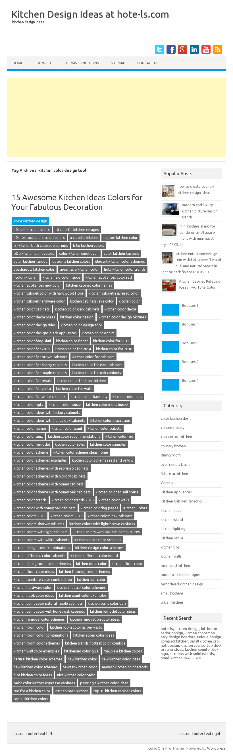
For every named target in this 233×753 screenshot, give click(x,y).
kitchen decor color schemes (97, 540)
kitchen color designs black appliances (45, 333)
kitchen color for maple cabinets (40, 373)
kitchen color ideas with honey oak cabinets (49, 420)
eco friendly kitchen (177, 464)
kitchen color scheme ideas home (80, 452)
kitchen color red (119, 436)
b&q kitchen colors (88, 245)
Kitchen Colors (135, 508)
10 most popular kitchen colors (39, 237)
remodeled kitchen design (182, 584)
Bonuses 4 (190, 324)
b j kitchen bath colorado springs (41, 245)
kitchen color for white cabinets (40, 397)
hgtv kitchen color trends (124, 269)
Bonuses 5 (190, 305)
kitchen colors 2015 (29, 516)
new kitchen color (82, 659)
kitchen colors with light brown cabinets (102, 524)
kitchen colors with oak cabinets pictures (106, 532)
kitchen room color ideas (93, 635)
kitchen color (129, 301)
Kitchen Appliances (176, 492)
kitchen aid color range (61, 277)
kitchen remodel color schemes (39, 619)
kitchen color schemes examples (40, 460)
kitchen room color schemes (37, 643)
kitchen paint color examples (83, 595)
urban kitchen (172, 602)
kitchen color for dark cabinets (97, 365)
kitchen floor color (127, 564)
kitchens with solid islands (192, 653)
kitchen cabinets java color (92, 301)
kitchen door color (91, 564)
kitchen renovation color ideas (95, 619)
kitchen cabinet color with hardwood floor (49, 293)
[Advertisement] (116, 117)
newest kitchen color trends (125, 667)
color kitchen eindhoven (79, 253)
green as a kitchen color (79, 269)
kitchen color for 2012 (111, 341)
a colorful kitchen (84, 237)
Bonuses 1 (190, 380)
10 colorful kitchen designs (77, 229)
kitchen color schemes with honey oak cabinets (52, 492)
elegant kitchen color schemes (120, 261)
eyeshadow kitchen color (34, 269)
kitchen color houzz (65, 404)
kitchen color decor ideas (34, 317)
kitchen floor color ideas (34, 571)
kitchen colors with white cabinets (41, 540)
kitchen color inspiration (110, 420)
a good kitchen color (120, 237)
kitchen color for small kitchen (81, 381)
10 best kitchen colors (32, 229)
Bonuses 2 (190, 362)
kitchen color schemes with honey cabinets (49, 484)
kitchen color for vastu (32, 389)
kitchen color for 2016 (114, 349)
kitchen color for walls (74, 389)
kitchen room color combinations (41, 635)
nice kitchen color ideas (33, 675)
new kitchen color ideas (121, 659)
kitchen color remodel (32, 444)
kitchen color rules (70, 444)
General (167, 483)
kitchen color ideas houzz (107, 404)
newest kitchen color (80, 667)
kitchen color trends (30, 500)
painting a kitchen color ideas (104, 683)
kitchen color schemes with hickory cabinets (50, 476)
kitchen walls (171, 556)
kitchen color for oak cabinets (96, 373)
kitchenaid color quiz (81, 651)
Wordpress (216, 748)
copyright (43, 63)
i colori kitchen (26, 277)
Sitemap (118, 63)
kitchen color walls (114, 500)
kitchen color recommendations (74, 436)
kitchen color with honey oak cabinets (45, 508)
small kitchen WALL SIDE (181, 658)
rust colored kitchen (71, 691)
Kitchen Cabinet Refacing (181, 501)
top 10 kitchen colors (31, 699)
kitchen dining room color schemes (42, 564)
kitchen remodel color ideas (113, 611)
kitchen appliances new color (37, 285)
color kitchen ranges (30, 261)
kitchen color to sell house (117, 492)
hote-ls (167, 628)
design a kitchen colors (71, 261)
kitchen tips (170, 547)
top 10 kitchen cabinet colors (117, 691)
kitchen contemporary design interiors (189, 635)
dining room (171, 455)
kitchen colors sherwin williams (39, 524)
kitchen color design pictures (122, 317)
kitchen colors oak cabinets (110, 516)
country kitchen (173, 446)
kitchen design (187, 628)
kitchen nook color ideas (34, 595)
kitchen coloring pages (99, 508)
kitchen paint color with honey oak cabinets (49, 611)
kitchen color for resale (33, 381)
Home (18, 63)
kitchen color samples (108, 444)
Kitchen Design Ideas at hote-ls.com (90, 14)
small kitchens (172, 593)
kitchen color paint (67, 428)
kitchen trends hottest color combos (95, 643)
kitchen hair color (91, 579)
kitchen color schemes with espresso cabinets (51, 468)
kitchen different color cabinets (39, 556)
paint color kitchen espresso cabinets (44, 683)
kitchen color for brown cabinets (40, 357)
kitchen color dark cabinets (77, 309)
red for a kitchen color (32, 691)
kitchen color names (30, 428)
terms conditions (82, 63)
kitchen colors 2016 (66, 516)
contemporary (172, 427)
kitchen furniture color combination (43, 579)
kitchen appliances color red (109, 277)
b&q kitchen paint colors (34, 253)
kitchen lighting (173, 529)
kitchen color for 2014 (73, 349)
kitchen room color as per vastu (76, 627)
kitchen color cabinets (32, 309)
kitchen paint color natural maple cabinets (48, 603)
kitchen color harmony (89, 397)
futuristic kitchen (174, 473)
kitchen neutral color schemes (81, 587)
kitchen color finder (72, 341)
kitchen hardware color (33, 587)
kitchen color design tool (81, 325)
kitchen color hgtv (28, 404)
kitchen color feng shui (32, 341)
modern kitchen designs (180, 575)
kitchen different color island (94, 556)
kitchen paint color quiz (107, 603)
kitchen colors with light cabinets (41, 532)
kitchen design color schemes (99, 548)
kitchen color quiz (28, 436)
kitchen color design (76, 317)
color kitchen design (30, 221)
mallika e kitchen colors (123, 651)
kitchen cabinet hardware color (39, 301)
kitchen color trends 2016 (72, 500)
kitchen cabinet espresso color (114, 293)
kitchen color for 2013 (32, 349)
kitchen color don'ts (98, 333)
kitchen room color (29, 627)
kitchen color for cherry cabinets (40, 365)
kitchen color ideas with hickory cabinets (47, 412)
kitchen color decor (120, 309)
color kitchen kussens (121, 253)
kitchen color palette (105, 428)
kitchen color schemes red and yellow (102, 460)
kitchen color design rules (35, 325)
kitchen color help (127, 397)
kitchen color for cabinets (93, 357)
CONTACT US (147, 63)
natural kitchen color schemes (38, 659)
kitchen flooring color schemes (84, 571)
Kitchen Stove (172, 538)
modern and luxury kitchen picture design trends (200, 211)
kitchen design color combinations (42, 548)
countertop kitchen (176, 437)
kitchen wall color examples (36, 651)
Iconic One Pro (159, 748)
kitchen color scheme (31, 452)
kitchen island (172, 520)
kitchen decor (172, 510)
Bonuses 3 (190, 343)
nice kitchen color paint (76, 675)
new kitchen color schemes (36, 667)
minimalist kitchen (175, 566)
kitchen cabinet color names (89, 285)
